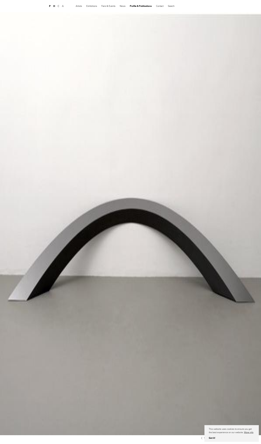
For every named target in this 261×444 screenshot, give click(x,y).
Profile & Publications (141, 6)
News (122, 6)
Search (171, 6)
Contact (160, 6)
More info (248, 432)
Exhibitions (91, 6)
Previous (202, 438)
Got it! (212, 438)
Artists (79, 6)
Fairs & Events (108, 6)
